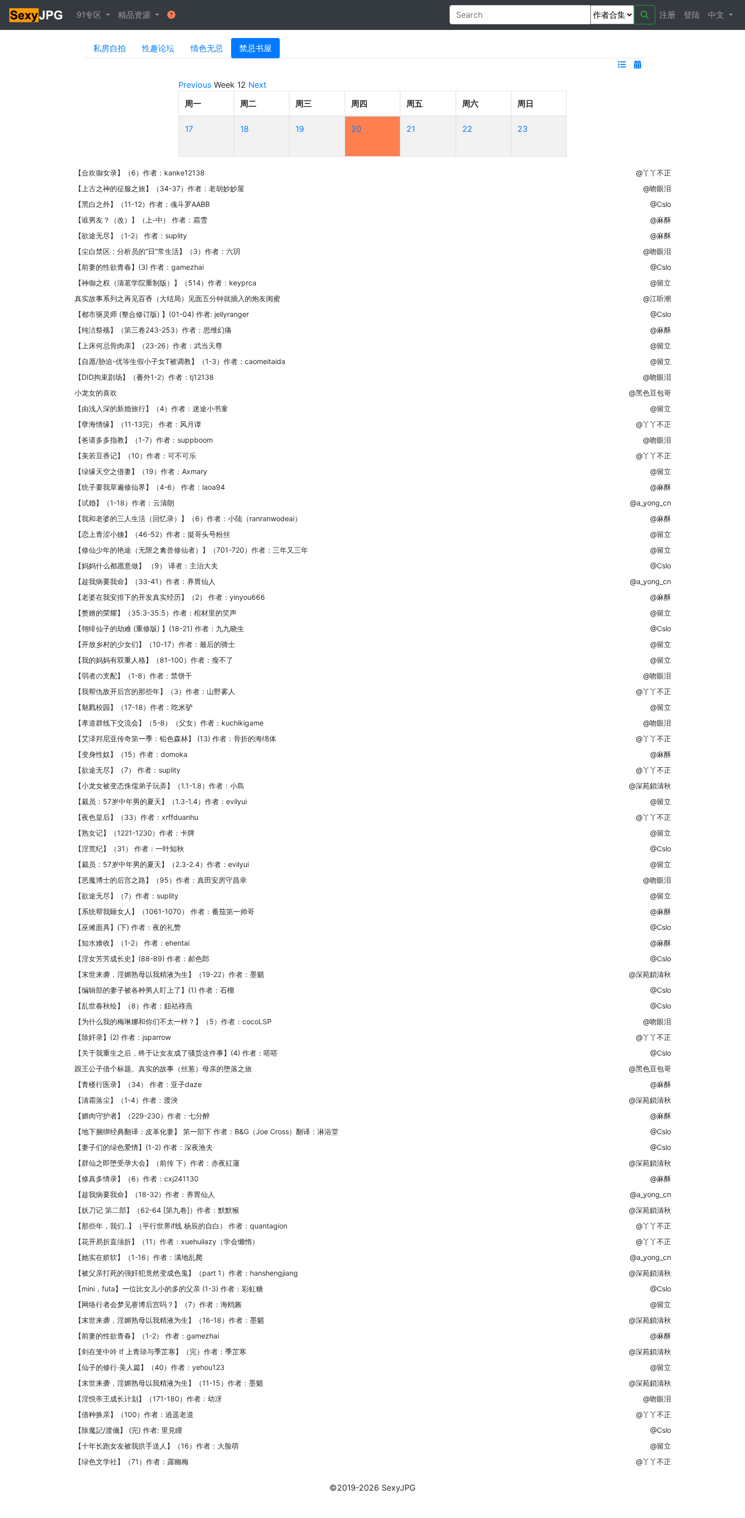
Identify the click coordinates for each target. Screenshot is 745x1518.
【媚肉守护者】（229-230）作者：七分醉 (142, 1115)
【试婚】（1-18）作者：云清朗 (124, 502)
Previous (194, 85)
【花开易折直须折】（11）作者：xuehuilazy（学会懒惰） (166, 1241)
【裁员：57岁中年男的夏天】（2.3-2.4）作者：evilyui (161, 864)
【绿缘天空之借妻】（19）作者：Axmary (140, 471)
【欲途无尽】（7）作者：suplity (126, 895)
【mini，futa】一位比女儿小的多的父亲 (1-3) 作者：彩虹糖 (168, 1288)
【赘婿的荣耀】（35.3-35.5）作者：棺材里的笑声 (155, 612)
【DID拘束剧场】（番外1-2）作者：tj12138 (144, 377)
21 (410, 129)
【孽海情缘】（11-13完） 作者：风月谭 (137, 424)
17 (189, 129)
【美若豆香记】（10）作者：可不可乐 (135, 455)
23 (522, 129)
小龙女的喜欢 (95, 392)
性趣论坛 (158, 48)
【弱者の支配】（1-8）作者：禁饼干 (133, 675)
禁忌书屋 (255, 48)
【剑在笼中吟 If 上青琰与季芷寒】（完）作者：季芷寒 (160, 1351)
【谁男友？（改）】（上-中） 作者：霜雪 (140, 219)
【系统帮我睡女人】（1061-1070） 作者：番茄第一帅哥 (164, 911)
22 (467, 129)
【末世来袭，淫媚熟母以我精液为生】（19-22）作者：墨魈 (169, 974)
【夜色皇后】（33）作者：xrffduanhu (136, 817)
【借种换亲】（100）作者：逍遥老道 (134, 1414)
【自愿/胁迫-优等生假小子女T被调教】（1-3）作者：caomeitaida (179, 361)
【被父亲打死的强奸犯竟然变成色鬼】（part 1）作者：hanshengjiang (186, 1273)
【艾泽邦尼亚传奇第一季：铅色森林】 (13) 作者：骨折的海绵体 (175, 738)
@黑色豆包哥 (650, 392)
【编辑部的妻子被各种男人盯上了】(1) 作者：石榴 (154, 990)
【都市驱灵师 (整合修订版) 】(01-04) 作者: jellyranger (161, 314)
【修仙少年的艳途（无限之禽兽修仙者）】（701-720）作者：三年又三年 (191, 550)
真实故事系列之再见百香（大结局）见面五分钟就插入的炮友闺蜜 (177, 298)
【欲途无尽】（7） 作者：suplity (127, 770)
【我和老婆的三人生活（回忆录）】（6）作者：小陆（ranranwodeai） (188, 518)
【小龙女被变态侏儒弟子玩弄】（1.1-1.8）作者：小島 (159, 785)
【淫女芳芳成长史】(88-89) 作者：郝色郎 (141, 958)
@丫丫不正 (653, 172)
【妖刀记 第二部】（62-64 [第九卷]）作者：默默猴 (156, 1210)
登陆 (692, 15)
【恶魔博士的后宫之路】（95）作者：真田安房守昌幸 (160, 880)
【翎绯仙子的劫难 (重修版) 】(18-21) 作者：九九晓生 (159, 628)
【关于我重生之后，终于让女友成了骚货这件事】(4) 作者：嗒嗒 (176, 1053)
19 (299, 129)
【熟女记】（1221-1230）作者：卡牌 (134, 832)
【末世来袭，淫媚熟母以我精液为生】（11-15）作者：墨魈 (168, 1383)
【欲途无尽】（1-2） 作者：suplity (130, 235)
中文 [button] (717, 15)
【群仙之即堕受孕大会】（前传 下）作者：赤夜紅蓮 (157, 1163)
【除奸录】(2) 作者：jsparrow (122, 1037)
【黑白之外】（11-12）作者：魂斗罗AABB (142, 204)
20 (356, 129)
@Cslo (660, 204)
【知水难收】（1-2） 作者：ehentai (132, 942)
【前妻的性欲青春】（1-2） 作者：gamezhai (146, 1335)
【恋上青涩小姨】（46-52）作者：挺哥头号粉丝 (152, 534)
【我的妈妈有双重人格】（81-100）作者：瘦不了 (153, 660)
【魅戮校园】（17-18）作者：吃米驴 (133, 707)
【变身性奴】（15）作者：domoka (131, 754)
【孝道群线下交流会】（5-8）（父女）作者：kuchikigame (169, 722)
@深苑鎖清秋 (650, 785)
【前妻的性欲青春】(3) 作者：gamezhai (139, 267)
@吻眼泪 (657, 188)
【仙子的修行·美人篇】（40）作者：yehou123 (149, 1367)
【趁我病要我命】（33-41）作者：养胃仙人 (144, 581)
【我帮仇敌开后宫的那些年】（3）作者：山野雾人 (154, 691)
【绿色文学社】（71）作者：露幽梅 (131, 1461)
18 (244, 129)
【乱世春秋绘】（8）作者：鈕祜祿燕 (133, 1005)
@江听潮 (657, 298)
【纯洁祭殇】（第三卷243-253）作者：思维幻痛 (153, 330)
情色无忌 (207, 48)
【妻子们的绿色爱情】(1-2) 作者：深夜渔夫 (143, 1147)
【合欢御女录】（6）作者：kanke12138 (139, 172)
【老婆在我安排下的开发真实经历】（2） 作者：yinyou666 (169, 597)
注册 (667, 15)
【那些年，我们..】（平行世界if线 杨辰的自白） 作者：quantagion (180, 1225)
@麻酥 (660, 219)
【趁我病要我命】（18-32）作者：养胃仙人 (144, 1194)
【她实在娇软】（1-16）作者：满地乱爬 (138, 1257)
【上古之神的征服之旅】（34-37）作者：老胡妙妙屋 (159, 188)
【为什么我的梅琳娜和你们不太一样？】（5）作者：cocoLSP (173, 1021)
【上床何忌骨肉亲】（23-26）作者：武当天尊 (148, 345)
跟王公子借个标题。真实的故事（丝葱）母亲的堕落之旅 (163, 1068)
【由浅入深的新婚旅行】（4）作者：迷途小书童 (151, 408)
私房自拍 (109, 48)
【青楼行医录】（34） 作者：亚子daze (138, 1084)
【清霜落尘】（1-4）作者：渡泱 (126, 1100)
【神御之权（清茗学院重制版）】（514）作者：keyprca (165, 282)
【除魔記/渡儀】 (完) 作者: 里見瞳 (128, 1430)
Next (257, 85)
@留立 (660, 282)
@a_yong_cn (650, 502)
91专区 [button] (90, 15)
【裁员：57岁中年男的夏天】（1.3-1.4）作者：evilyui (160, 801)
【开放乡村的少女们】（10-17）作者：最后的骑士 (154, 644)
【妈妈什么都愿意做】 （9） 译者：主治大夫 (146, 565)
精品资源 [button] (135, 15)
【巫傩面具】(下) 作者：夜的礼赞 (127, 927)
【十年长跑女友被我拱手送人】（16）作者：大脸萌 (156, 1445)
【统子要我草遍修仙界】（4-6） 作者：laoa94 (149, 487)
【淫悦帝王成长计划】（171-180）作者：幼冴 (148, 1398)
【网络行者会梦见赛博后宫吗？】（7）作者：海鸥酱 (158, 1304)
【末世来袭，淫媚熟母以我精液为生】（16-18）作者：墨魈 (169, 1320)
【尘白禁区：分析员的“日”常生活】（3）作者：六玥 (157, 251)
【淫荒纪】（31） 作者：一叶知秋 (129, 848)
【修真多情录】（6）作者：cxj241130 (136, 1178)
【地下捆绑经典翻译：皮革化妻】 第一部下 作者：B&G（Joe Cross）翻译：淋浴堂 (206, 1131)
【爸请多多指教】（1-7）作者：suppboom (143, 440)
